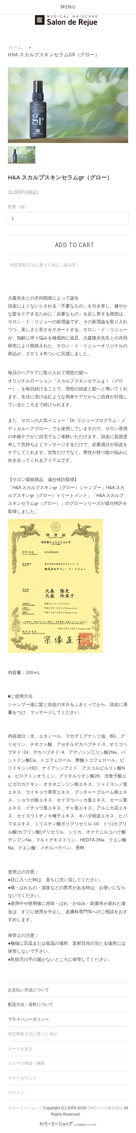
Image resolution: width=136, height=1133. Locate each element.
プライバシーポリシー (28, 1019)
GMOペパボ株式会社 (105, 1108)
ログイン (16, 1092)
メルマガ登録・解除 (26, 1063)
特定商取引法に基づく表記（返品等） (45, 265)
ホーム (15, 47)
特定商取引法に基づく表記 (32, 1033)
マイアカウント (22, 1078)
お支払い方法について (28, 990)
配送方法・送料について (30, 1004)
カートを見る (20, 1048)
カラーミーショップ (25, 1108)
